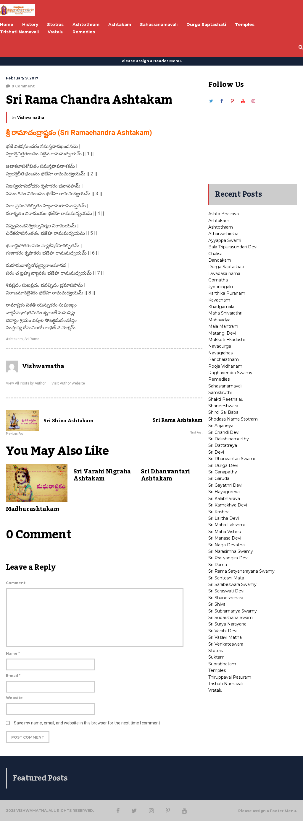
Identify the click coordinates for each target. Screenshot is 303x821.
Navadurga (219, 346)
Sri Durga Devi (223, 465)
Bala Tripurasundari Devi (232, 247)
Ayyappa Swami (224, 240)
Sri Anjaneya (220, 425)
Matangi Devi (222, 333)
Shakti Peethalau (226, 399)
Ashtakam (14, 339)
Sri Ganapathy (222, 472)
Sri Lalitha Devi (223, 518)
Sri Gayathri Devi (225, 485)
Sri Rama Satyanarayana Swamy (241, 571)
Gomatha (218, 280)
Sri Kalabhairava (224, 498)
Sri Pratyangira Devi (228, 558)
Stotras (215, 650)
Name (13, 653)
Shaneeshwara (223, 405)
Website (14, 697)
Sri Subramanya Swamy (232, 611)
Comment (15, 583)
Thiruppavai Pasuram (229, 677)
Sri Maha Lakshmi (226, 524)
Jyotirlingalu (220, 286)
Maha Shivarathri (225, 313)
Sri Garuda (218, 478)
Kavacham (219, 300)
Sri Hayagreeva (224, 491)
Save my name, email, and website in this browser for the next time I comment (87, 723)
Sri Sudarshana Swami (231, 617)
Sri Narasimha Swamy (230, 551)
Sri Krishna (219, 511)
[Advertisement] (252, 141)
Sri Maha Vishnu (224, 531)
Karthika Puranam (226, 293)
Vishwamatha (30, 117)
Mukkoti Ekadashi (226, 339)
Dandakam (219, 260)
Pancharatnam (223, 359)
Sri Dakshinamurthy (228, 439)
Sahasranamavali (225, 386)
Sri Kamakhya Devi (227, 505)
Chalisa (215, 253)
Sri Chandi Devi (223, 432)
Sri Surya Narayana (227, 624)
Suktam (216, 657)
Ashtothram (220, 227)
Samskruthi (220, 392)
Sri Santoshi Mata (226, 578)
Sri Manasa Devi (224, 538)
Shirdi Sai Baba (223, 412)
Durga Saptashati (226, 266)
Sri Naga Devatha (226, 545)
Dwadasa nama (224, 273)
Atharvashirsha (223, 233)
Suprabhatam (222, 664)
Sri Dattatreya (222, 445)
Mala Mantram (223, 326)
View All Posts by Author (26, 383)
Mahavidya (219, 319)
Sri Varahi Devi (222, 630)
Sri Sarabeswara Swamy (232, 584)
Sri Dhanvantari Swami (231, 458)
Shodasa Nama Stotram (233, 419)
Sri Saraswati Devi (226, 591)
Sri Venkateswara (225, 644)
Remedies (219, 379)
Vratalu (215, 690)
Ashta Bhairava (223, 213)
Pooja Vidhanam (225, 366)
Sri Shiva (216, 604)
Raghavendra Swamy (230, 372)
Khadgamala (221, 306)
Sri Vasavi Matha (225, 637)
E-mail (13, 675)
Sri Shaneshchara (225, 597)
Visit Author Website (68, 383)
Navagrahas (220, 353)
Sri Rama (32, 339)
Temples (217, 670)
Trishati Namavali (225, 683)
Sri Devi (216, 452)
